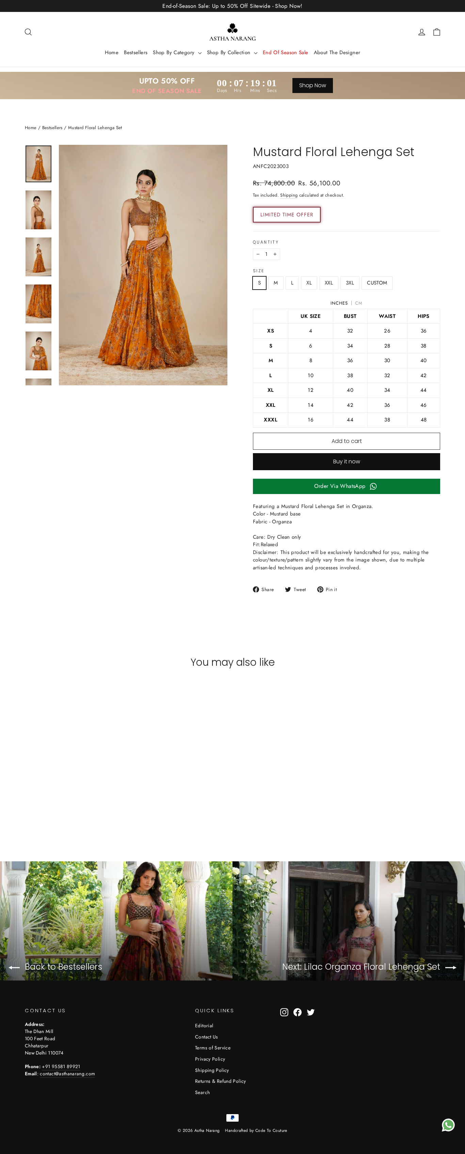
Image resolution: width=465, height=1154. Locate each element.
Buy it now (346, 461)
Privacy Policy (210, 1059)
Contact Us (206, 1036)
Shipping (289, 195)
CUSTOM (377, 283)
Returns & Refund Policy (220, 1081)
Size (258, 270)
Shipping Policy (212, 1070)
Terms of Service (212, 1047)
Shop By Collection (229, 52)
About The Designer (337, 52)
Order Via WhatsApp (340, 486)
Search (202, 1092)
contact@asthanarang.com (67, 1073)
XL (309, 283)
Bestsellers (135, 52)
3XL (350, 283)
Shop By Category (174, 52)
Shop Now (312, 85)
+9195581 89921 (61, 1066)
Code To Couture (271, 1130)
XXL (329, 283)
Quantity (266, 242)
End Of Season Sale (285, 52)
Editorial (204, 1025)
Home (112, 52)
